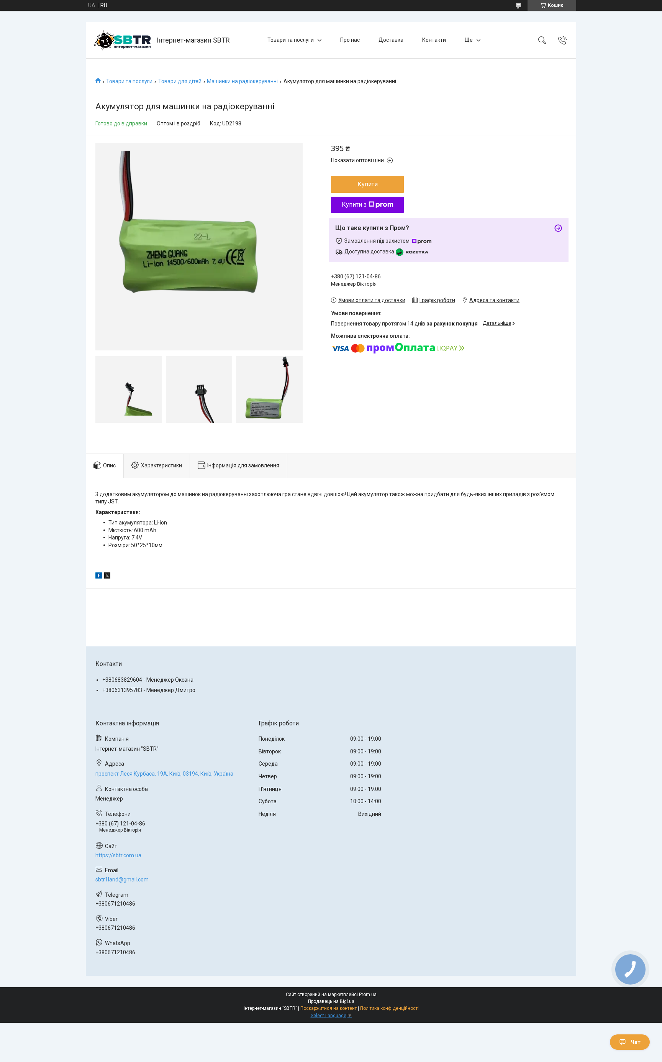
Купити (367, 184)
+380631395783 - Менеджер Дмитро (148, 690)
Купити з (354, 204)
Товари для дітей (180, 81)
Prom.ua (368, 994)
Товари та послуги (290, 40)
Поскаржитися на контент (328, 1008)
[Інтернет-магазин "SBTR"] (122, 40)
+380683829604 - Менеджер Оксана (147, 680)
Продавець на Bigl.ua (331, 1001)
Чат (636, 1042)
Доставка (391, 40)
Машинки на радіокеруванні (242, 81)
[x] (107, 577)
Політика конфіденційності (389, 1008)
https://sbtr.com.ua (118, 855)
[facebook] (98, 577)
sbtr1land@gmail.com (122, 879)
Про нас (350, 40)
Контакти (434, 40)
